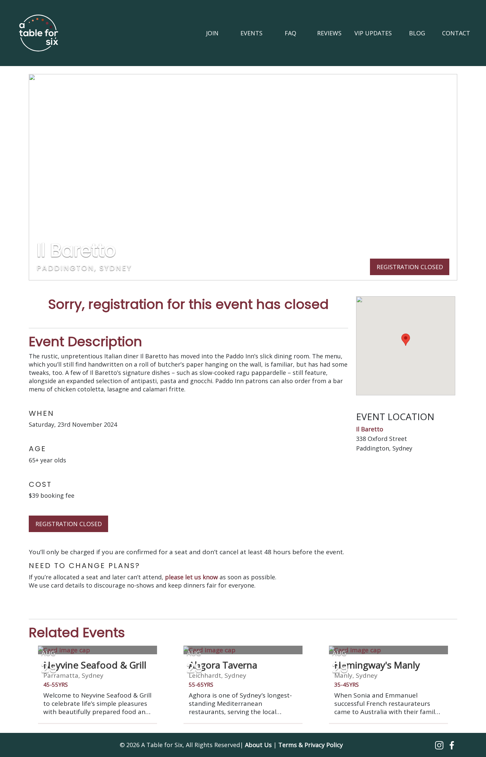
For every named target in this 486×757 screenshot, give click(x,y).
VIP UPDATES (373, 33)
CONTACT (456, 33)
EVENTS (251, 33)
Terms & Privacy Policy (310, 745)
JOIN (212, 33)
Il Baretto (369, 429)
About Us (258, 745)
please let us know (191, 577)
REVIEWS (329, 33)
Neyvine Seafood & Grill (94, 665)
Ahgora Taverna (223, 665)
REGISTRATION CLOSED (68, 524)
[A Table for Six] (38, 33)
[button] (440, 744)
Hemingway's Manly (377, 665)
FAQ (290, 33)
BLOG (417, 33)
